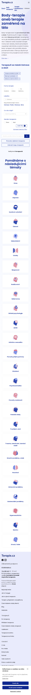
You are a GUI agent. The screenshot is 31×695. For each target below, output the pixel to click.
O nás (3, 645)
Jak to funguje (6, 593)
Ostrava (6, 105)
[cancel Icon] (19, 73)
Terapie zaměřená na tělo (18, 8)
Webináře (4, 610)
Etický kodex (5, 652)
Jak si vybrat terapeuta (8, 596)
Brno (22, 105)
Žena (7, 122)
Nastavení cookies (15, 691)
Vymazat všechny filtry (20, 129)
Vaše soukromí (6, 659)
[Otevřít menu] (28, 2)
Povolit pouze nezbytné (15, 687)
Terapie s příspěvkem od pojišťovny (12, 600)
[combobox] (15, 99)
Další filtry (21, 126)
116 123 (14, 584)
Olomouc (17, 105)
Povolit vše (15, 683)
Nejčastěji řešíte (6, 590)
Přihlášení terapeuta (8, 622)
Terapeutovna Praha (8, 636)
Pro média (5, 648)
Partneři (4, 655)
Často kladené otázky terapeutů (11, 626)
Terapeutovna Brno (7, 633)
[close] (27, 669)
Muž (14, 122)
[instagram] (5, 560)
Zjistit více (5, 678)
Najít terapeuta (9, 8)
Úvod (3, 8)
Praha (12, 105)
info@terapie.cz (6, 567)
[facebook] (3, 560)
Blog (3, 607)
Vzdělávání (5, 629)
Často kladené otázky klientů (10, 603)
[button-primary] (26, 136)
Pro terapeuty (6, 619)
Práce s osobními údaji (8, 662)
